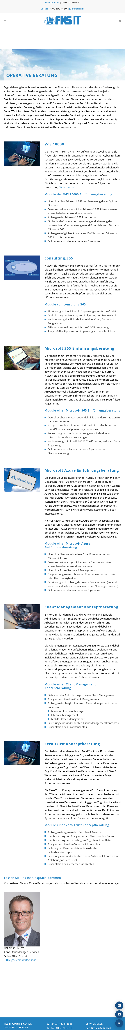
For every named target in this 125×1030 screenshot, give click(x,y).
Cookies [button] (44, 8)
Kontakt (56, 2)
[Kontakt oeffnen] (119, 1005)
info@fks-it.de (77, 8)
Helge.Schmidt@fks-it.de (21, 960)
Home (47, 2)
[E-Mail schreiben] (119, 1014)
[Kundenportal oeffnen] (119, 1023)
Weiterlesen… (67, 187)
